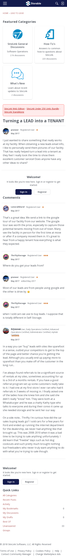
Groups (6, 530)
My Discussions (11, 512)
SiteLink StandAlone (14, 111)
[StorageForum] (33, 3)
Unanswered (33, 525)
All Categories (10, 495)
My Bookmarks (33, 508)
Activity (6, 504)
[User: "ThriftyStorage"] (6, 257)
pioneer (15, 130)
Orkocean (16, 329)
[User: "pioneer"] (6, 131)
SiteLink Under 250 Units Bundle (43, 108)
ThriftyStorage (18, 255)
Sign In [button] (23, 191)
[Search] (57, 3)
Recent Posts (9, 499)
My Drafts (33, 517)
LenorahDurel (18, 207)
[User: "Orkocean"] (6, 331)
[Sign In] (62, 3)
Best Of (7, 521)
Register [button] (42, 191)
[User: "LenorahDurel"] (6, 208)
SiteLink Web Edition (14, 108)
